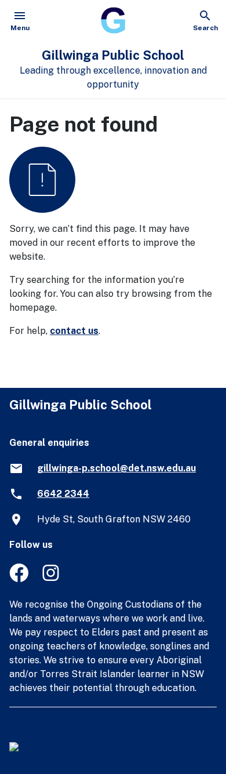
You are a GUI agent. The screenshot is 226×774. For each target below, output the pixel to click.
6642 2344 (63, 493)
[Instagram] (51, 578)
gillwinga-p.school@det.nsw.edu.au (116, 468)
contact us (74, 330)
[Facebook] (18, 578)
